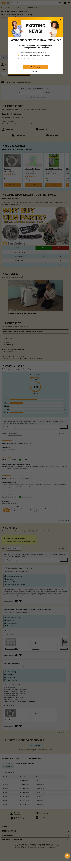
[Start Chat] (67, 855)
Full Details (35, 71)
